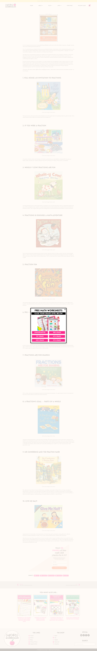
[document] (48, 325)
